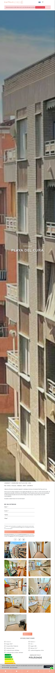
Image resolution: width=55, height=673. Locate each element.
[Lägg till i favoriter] (15, 539)
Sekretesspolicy (8, 527)
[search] (46, 2)
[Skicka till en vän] (19, 539)
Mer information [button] (13, 667)
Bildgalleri (27, 634)
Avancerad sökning (40, 7)
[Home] (15, 2)
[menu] (49, 2)
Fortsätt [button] (48, 666)
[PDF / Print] (23, 539)
